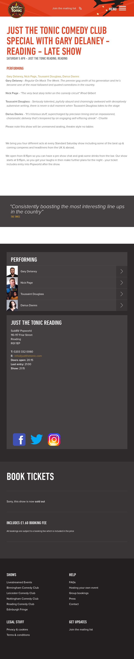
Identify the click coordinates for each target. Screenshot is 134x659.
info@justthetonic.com (28, 356)
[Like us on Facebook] (19, 447)
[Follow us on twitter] (36, 447)
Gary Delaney (15, 76)
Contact (74, 604)
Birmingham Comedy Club (23, 587)
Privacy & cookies (17, 629)
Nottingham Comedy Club (22, 598)
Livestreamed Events (19, 582)
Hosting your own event (83, 587)
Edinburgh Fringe (17, 609)
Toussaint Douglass (49, 76)
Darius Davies (70, 76)
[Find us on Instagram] (54, 447)
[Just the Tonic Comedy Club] (16, 13)
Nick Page (30, 76)
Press (72, 598)
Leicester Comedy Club (21, 593)
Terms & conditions (18, 635)
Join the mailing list (64, 8)
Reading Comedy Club (20, 604)
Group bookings (78, 593)
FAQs (72, 582)
